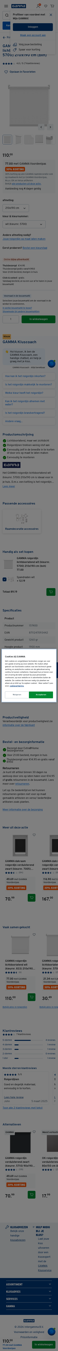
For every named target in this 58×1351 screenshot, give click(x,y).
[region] (29, 675)
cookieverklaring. (17, 686)
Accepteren (41, 695)
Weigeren (17, 695)
